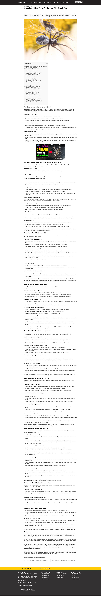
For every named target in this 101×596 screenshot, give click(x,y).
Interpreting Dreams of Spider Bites (32, 76)
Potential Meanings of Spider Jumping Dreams (34, 101)
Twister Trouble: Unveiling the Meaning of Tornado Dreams (36, 560)
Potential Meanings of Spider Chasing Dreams (34, 89)
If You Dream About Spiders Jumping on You (33, 98)
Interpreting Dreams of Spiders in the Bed (33, 94)
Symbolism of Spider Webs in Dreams (33, 69)
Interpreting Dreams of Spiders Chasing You (34, 88)
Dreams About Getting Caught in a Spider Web (34, 72)
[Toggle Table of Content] (46, 63)
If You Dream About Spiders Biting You (32, 74)
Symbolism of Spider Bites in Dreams (32, 75)
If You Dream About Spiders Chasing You (32, 86)
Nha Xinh (22, 2)
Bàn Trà (49, 2)
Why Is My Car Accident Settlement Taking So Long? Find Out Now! (63, 560)
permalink (43, 557)
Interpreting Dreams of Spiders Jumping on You (34, 100)
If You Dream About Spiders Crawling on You (33, 80)
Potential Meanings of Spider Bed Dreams (33, 95)
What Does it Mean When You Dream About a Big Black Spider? (36, 66)
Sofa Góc (38, 2)
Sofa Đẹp (44, 2)
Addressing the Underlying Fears (32, 102)
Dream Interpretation (28, 6)
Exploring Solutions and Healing (32, 79)
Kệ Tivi (54, 2)
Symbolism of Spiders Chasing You (32, 87)
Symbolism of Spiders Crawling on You (33, 81)
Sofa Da (33, 2)
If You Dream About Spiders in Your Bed (32, 92)
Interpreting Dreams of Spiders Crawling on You (34, 82)
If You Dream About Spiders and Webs (32, 68)
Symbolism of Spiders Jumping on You (33, 99)
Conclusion (27, 104)
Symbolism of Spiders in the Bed (32, 93)
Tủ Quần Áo (65, 2)
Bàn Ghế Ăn (59, 2)
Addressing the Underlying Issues (32, 85)
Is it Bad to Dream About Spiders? (32, 67)
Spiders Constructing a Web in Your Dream (33, 73)
